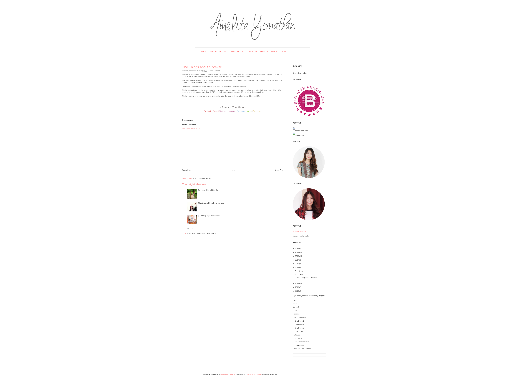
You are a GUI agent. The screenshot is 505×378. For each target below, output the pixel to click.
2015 (297, 268)
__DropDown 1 (298, 321)
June (299, 274)
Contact (284, 52)
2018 (297, 256)
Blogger (321, 296)
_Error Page (297, 338)
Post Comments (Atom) (202, 178)
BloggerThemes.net (269, 374)
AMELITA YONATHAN (211, 374)
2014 (297, 283)
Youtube (264, 52)
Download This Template (302, 349)
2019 (297, 252)
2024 (297, 249)
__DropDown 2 (298, 324)
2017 (297, 260)
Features (296, 314)
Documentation (298, 345)
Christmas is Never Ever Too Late (211, 203)
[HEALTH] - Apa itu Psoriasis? (209, 216)
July (298, 271)
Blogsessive (240, 374)
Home (203, 52)
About (274, 52)
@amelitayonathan (300, 73)
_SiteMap (296, 335)
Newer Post (186, 170)
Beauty (222, 52)
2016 (297, 264)
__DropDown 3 (298, 328)
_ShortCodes (298, 331)
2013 (297, 287)
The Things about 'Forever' (202, 67)
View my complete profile (301, 236)
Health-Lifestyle (237, 52)
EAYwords (252, 52)
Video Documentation (301, 342)
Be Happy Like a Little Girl (208, 190)
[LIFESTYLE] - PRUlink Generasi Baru (202, 233)
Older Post (279, 170)
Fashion (212, 52)
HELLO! (190, 229)
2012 (297, 291)
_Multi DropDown (299, 317)
